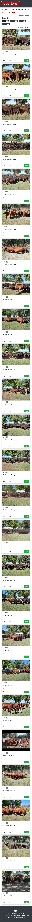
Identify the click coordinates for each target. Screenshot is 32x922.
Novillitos (14, 21)
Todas (5, 21)
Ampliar (26, 60)
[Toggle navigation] (28, 3)
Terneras (6, 24)
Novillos (22, 21)
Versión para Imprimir (23, 15)
